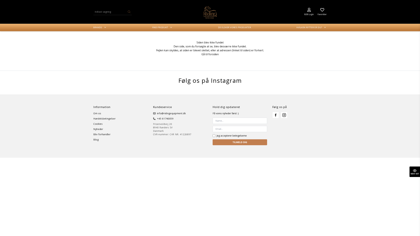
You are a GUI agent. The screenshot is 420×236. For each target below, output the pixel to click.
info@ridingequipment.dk (171, 113)
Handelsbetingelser (104, 118)
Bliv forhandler (102, 134)
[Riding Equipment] (210, 12)
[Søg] (129, 12)
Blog (96, 139)
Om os (97, 113)
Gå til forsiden (210, 54)
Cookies (98, 123)
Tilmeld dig (239, 142)
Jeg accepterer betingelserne (232, 135)
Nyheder (98, 129)
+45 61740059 (165, 118)
